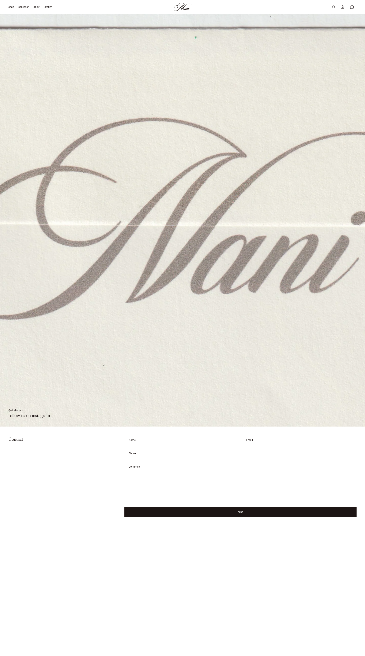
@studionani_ (16, 410)
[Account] (342, 7)
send (240, 512)
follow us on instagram (29, 416)
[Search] (333, 7)
